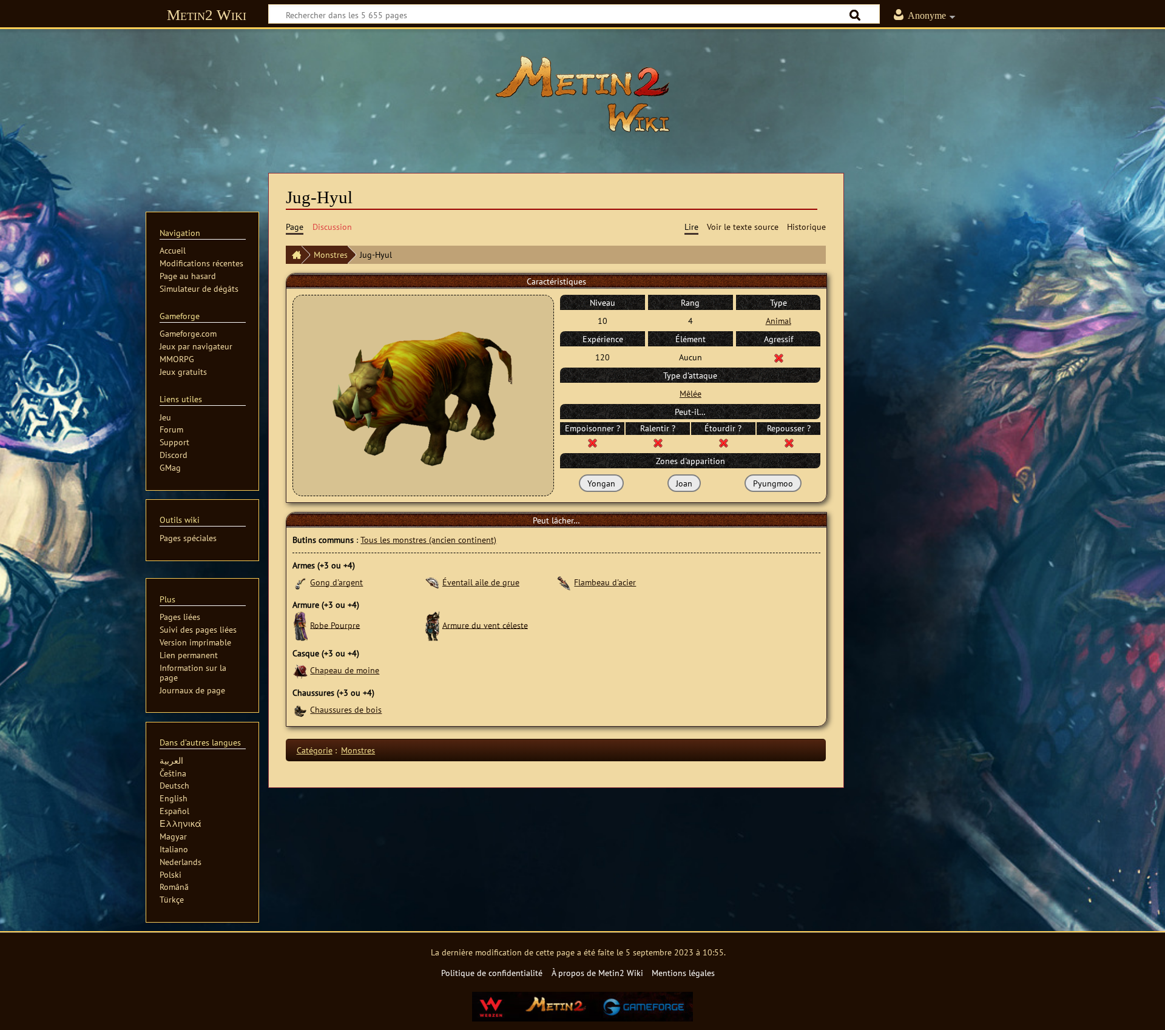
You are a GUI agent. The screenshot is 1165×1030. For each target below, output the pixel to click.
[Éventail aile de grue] (432, 582)
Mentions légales (683, 972)
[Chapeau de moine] (300, 670)
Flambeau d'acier (605, 582)
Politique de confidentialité (491, 972)
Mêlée (690, 393)
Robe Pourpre (335, 624)
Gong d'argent (336, 582)
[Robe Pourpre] (300, 624)
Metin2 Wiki (206, 15)
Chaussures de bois (346, 709)
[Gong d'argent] (300, 582)
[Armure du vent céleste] (432, 624)
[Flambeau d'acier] (564, 582)
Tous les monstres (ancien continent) (428, 539)
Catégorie (315, 750)
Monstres (331, 254)
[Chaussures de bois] (300, 709)
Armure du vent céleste (485, 624)
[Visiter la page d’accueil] (582, 94)
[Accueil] (294, 255)
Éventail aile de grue (480, 582)
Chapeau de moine (344, 670)
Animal (778, 320)
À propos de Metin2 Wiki (597, 972)
